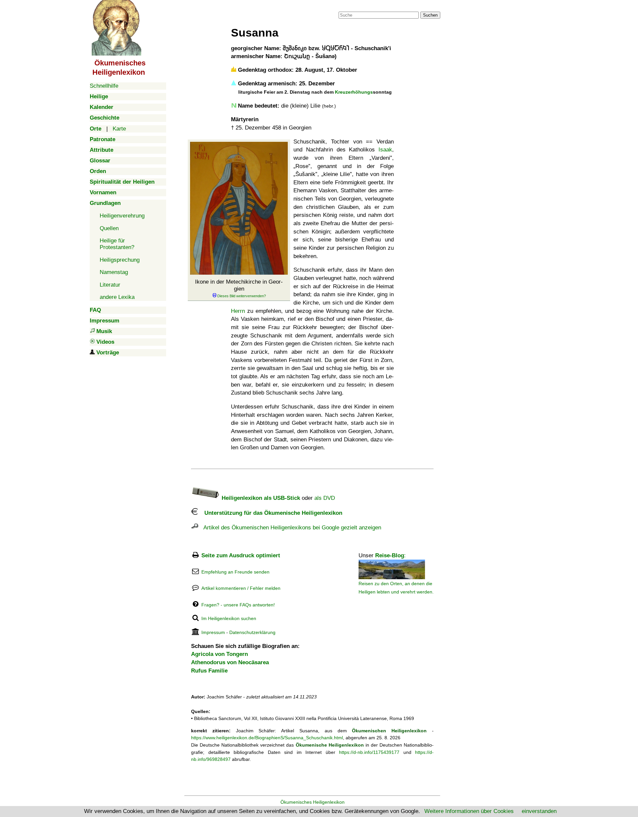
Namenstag (114, 272)
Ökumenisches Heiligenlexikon (312, 802)
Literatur (110, 285)
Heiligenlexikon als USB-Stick (260, 498)
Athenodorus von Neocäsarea (230, 662)
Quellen (109, 228)
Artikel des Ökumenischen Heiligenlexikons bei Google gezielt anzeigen (289, 527)
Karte (119, 129)
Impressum (213, 632)
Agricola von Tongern (219, 654)
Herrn (238, 311)
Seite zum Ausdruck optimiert (240, 555)
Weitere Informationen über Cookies (469, 811)
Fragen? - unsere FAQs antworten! (238, 604)
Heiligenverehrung (122, 216)
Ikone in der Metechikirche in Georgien (239, 285)
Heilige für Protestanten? (117, 243)
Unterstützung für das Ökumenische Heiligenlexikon (270, 513)
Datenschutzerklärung (252, 632)
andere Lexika (117, 297)
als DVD (324, 498)
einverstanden (539, 811)
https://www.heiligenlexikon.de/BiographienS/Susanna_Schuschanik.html (267, 737)
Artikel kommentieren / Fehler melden (240, 588)
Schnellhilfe (104, 86)
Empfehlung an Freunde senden (235, 572)
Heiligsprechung (120, 260)
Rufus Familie (209, 671)
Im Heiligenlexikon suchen (228, 618)
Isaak (385, 149)
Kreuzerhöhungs (354, 92)
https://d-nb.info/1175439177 (369, 752)
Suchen (430, 15)
